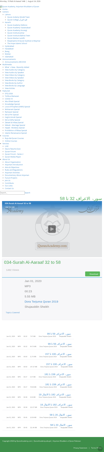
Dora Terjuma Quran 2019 (41, 301)
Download (93, 274)
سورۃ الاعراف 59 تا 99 (59, 333)
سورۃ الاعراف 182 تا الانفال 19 (55, 394)
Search (27, 192)
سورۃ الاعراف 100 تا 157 (58, 354)
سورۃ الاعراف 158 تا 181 (57, 374)
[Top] (100, 448)
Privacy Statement (80, 448)
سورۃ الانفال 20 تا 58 (61, 414)
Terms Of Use (96, 448)
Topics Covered (13, 312)
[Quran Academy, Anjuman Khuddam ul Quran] (19, 6)
